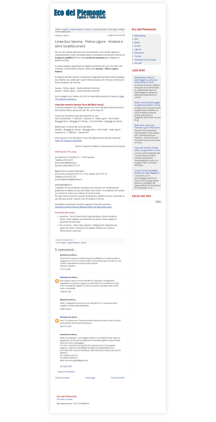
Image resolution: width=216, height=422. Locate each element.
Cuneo (137, 45)
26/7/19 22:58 (65, 326)
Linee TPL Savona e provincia (68, 140)
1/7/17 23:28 (65, 269)
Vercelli (138, 63)
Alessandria (140, 35)
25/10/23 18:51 (66, 366)
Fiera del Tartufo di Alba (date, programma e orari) (147, 149)
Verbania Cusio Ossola (145, 59)
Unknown (64, 277)
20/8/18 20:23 (65, 309)
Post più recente (62, 377)
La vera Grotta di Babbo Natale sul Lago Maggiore (146, 171)
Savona (83, 242)
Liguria (64, 242)
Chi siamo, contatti (64, 399)
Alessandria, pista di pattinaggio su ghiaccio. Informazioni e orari (146, 80)
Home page (90, 377)
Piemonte (139, 52)
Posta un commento (66, 371)
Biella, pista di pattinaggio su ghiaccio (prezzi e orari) (147, 103)
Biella (137, 42)
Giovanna (64, 317)
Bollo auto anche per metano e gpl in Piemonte (147, 126)
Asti (136, 39)
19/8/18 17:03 (65, 291)
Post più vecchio (118, 377)
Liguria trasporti (74, 242)
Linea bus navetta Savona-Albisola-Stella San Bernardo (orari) (83, 207)
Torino (137, 56)
